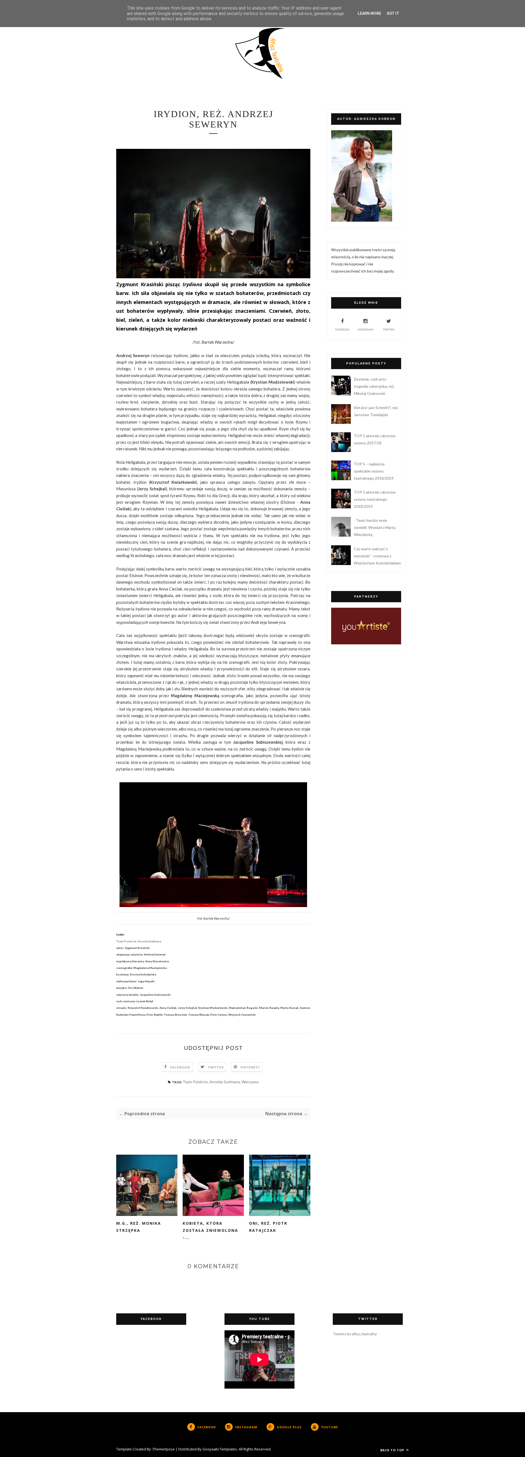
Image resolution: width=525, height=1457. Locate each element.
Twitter (216, 1067)
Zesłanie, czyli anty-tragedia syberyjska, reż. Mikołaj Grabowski (374, 386)
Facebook (180, 1067)
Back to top (392, 1450)
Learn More (369, 13)
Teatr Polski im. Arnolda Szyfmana (211, 1081)
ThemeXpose (164, 1449)
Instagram (366, 329)
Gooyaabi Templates (219, 1449)
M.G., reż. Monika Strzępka (138, 1227)
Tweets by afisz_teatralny (355, 1333)
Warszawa (250, 1081)
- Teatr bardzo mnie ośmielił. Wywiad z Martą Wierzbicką (374, 527)
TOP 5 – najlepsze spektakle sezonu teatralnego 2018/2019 (374, 471)
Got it (393, 13)
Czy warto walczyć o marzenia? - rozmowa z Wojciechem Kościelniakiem (377, 555)
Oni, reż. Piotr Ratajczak (268, 1227)
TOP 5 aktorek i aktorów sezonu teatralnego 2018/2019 (375, 499)
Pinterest (250, 1067)
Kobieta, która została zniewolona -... (210, 1230)
